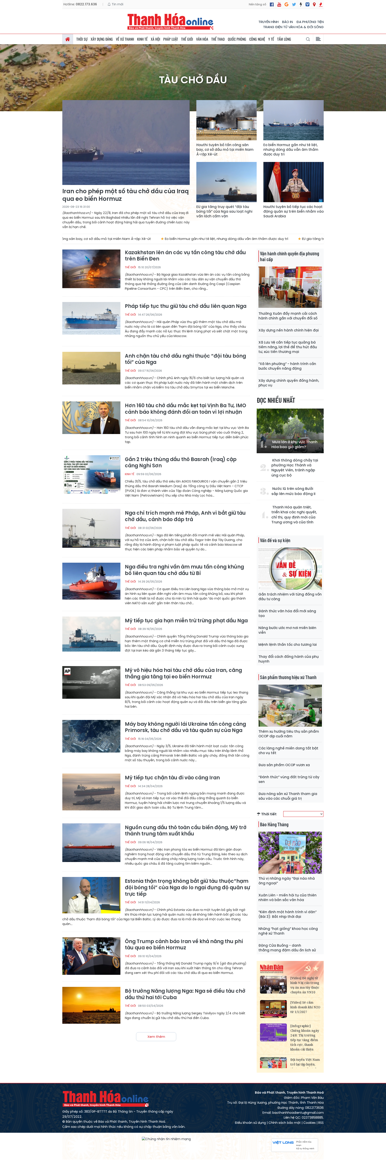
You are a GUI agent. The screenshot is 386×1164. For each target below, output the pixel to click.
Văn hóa (202, 39)
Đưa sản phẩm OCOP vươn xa (284, 765)
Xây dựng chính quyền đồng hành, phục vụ (288, 383)
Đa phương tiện (310, 21)
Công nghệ (257, 39)
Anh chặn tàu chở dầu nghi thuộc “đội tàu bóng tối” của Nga (185, 359)
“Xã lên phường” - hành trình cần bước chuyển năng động (287, 366)
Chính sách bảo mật (285, 1122)
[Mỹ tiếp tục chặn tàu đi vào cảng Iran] (91, 793)
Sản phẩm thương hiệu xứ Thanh (288, 677)
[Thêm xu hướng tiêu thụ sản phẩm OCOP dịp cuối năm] (290, 706)
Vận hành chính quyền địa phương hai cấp (289, 256)
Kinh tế (142, 39)
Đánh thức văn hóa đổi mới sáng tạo (287, 613)
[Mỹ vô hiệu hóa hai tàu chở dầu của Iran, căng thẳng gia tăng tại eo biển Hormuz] (91, 685)
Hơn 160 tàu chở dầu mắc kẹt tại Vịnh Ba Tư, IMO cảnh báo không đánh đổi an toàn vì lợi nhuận (185, 409)
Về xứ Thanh (125, 39)
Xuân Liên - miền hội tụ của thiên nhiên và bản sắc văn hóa (287, 897)
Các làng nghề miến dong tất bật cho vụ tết (288, 750)
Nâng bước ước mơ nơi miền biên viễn (287, 630)
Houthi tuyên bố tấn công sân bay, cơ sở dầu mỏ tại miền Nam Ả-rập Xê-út (225, 150)
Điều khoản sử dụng (250, 1122)
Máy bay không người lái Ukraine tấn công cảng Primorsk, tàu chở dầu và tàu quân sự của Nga (185, 727)
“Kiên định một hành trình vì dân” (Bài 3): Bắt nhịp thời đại (287, 914)
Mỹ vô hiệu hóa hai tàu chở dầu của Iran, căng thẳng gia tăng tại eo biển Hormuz (183, 673)
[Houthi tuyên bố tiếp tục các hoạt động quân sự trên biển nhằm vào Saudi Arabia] (293, 182)
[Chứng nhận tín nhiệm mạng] (166, 1138)
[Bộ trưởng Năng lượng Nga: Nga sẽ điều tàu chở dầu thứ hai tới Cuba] (91, 1006)
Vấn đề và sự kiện (275, 540)
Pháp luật (170, 39)
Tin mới (117, 4)
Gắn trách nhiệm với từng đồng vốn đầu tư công (290, 596)
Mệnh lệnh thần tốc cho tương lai (287, 644)
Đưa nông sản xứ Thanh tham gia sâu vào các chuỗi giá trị (287, 796)
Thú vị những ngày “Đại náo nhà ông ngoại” (286, 880)
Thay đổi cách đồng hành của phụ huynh (288, 659)
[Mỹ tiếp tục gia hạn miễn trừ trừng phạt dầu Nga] (91, 636)
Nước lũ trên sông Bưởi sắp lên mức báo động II (293, 491)
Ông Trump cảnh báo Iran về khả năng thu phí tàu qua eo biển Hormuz (184, 944)
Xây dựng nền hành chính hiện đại (288, 330)
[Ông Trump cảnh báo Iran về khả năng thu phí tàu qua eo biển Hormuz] (91, 956)
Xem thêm (156, 1036)
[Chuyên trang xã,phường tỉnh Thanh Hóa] (314, 4)
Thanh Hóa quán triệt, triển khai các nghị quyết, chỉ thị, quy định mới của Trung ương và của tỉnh (294, 515)
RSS (321, 1122)
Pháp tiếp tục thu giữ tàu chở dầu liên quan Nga (185, 306)
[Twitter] (294, 4)
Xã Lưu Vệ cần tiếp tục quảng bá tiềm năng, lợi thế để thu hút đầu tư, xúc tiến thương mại (287, 347)
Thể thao (218, 39)
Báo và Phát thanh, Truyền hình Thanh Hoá (105, 1098)
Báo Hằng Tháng (274, 824)
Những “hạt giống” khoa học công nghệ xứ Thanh (288, 931)
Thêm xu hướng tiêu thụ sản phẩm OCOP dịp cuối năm (288, 733)
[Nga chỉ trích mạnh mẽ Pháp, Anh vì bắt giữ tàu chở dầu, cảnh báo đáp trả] (91, 528)
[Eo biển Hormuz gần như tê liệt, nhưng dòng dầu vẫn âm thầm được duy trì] (293, 120)
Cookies (309, 1122)
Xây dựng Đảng (102, 39)
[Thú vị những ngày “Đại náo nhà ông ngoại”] (290, 853)
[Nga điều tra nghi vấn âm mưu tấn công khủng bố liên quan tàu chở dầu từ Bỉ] (91, 582)
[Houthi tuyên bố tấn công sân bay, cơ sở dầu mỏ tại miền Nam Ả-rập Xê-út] (226, 120)
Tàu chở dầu (193, 80)
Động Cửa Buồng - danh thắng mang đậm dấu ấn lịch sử (287, 947)
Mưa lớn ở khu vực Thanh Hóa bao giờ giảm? (294, 444)
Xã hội (155, 39)
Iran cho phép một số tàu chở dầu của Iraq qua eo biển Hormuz (125, 195)
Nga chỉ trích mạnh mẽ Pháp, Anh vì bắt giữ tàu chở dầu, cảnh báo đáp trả (185, 516)
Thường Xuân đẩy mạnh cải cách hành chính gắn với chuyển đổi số (287, 316)
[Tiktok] (301, 4)
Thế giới (187, 39)
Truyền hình (268, 21)
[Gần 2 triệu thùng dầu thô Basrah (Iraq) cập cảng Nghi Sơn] (91, 474)
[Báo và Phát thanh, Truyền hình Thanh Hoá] (170, 21)
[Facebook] (272, 4)
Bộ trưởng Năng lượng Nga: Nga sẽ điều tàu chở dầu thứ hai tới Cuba (185, 994)
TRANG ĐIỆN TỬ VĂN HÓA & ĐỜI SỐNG (293, 27)
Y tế (271, 39)
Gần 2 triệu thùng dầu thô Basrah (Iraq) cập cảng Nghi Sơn (181, 462)
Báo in (287, 21)
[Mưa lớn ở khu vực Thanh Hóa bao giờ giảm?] (290, 431)
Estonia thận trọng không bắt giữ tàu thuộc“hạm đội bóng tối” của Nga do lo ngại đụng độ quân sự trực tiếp (187, 887)
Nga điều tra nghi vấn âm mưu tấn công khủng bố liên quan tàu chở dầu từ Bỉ (184, 570)
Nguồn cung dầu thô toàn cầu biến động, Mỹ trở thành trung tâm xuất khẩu (186, 830)
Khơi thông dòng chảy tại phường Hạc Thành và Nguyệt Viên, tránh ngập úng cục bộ (294, 468)
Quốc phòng (237, 39)
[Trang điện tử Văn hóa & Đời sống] (307, 4)
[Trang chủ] (68, 39)
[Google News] (286, 4)
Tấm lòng (284, 39)
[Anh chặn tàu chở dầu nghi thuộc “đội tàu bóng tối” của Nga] (91, 371)
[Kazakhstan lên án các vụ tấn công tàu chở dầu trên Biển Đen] (91, 269)
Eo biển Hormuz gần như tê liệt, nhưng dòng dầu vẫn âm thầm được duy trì (290, 150)
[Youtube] (279, 4)
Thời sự (82, 39)
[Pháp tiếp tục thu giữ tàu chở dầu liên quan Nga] (91, 321)
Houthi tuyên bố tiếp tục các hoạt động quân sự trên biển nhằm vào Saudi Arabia (293, 211)
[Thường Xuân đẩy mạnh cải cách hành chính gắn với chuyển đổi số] (290, 287)
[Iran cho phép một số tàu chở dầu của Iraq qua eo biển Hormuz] (126, 142)
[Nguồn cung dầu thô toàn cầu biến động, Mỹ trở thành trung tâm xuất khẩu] (91, 842)
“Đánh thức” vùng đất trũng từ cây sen (288, 779)
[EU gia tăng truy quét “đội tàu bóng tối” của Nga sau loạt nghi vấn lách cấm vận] (226, 182)
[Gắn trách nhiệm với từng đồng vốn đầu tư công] (290, 568)
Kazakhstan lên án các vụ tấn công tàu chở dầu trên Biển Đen (185, 256)
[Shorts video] (321, 4)
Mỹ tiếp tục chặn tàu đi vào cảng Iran (172, 778)
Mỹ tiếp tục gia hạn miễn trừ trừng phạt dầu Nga (186, 621)
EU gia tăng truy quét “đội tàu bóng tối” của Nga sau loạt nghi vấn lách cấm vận (224, 211)
